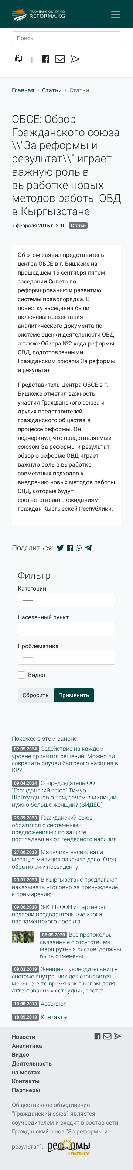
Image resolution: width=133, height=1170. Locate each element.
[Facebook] (45, 59)
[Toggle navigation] (115, 14)
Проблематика (38, 646)
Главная (23, 90)
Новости (23, 1036)
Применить (73, 695)
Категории (32, 588)
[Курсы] (18, 59)
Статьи (52, 90)
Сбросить (36, 695)
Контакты (26, 1081)
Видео (36, 674)
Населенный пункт (43, 617)
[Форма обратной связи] (75, 59)
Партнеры (26, 1090)
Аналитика (27, 1045)
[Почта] (60, 59)
